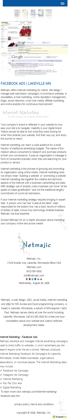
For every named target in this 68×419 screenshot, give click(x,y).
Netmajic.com (34, 267)
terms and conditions (42, 404)
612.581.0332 (37, 316)
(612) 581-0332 (34, 271)
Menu (35, 3)
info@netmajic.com (34, 275)
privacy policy (21, 404)
